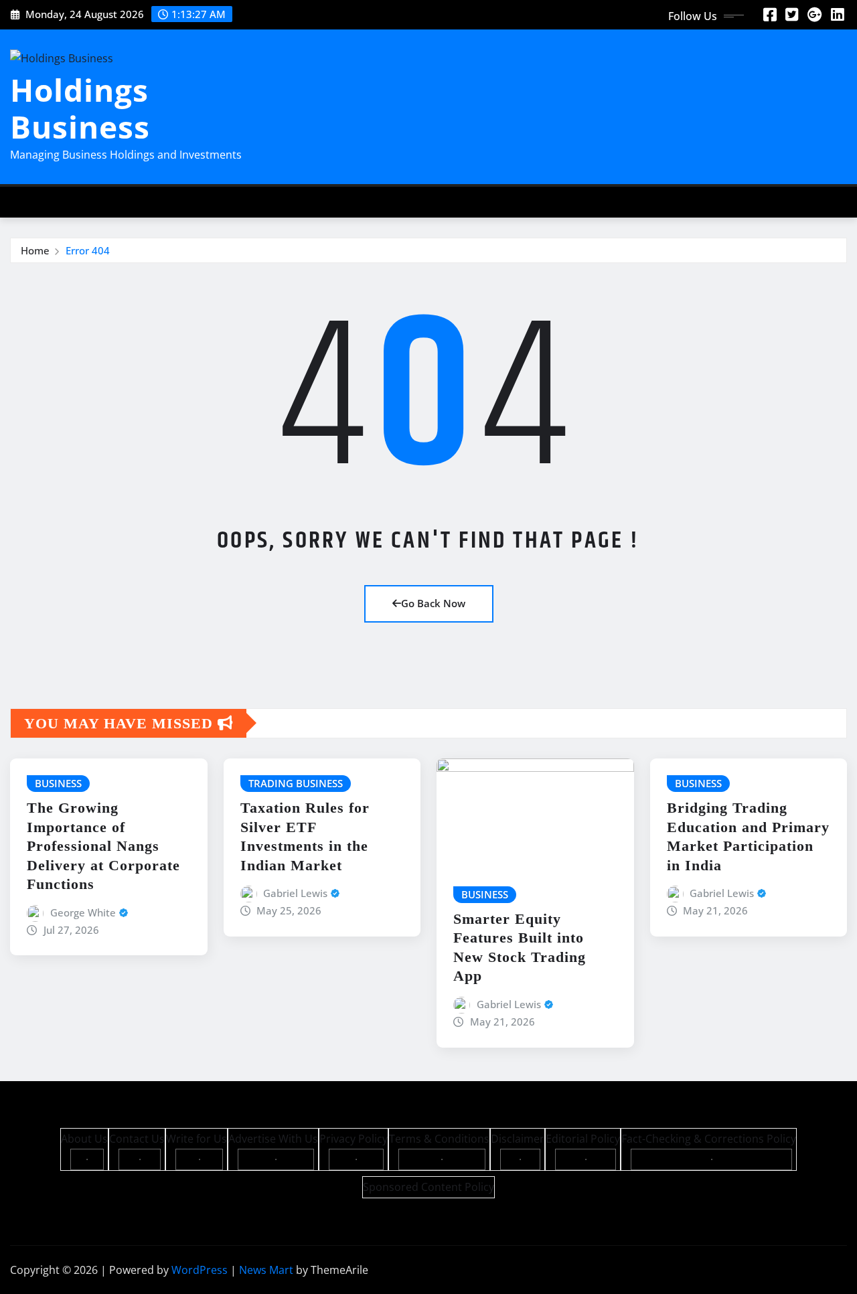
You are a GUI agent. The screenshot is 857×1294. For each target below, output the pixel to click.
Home (35, 250)
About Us (84, 1138)
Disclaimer (517, 1138)
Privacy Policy (353, 1138)
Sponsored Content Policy (428, 1187)
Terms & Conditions (439, 1138)
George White (83, 912)
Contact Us (137, 1138)
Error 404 (88, 250)
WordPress (199, 1270)
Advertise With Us (273, 1138)
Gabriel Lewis (295, 893)
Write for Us (196, 1138)
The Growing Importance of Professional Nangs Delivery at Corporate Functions (103, 845)
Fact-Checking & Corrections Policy (708, 1138)
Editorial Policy (583, 1138)
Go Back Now (433, 603)
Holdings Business (80, 108)
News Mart (266, 1270)
